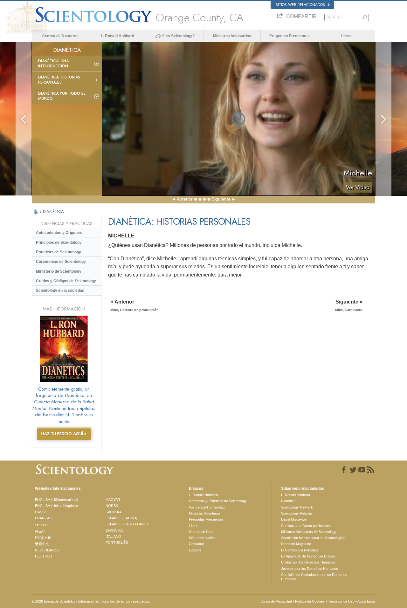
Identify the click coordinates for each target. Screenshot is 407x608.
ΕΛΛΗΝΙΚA (114, 530)
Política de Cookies (310, 601)
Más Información (202, 538)
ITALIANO (113, 536)
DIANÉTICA (53, 211)
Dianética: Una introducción (53, 63)
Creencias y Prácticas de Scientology (218, 501)
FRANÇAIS (43, 518)
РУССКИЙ (43, 538)
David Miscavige (294, 519)
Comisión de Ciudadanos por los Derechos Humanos (314, 577)
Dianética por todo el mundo (61, 96)
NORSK (112, 506)
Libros (347, 36)
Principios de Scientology (59, 242)
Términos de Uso (341, 601)
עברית (41, 524)
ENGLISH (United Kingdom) (56, 506)
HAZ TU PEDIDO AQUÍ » (63, 434)
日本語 (40, 532)
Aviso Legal (366, 601)
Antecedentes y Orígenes (59, 232)
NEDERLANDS (47, 550)
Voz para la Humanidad (206, 507)
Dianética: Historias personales (59, 79)
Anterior (185, 199)
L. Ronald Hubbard (117, 36)
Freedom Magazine (296, 544)
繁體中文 (42, 544)
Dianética (288, 501)
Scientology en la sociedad (60, 290)
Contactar (196, 544)
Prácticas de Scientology (58, 252)
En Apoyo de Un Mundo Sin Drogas (308, 556)
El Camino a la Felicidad (299, 550)
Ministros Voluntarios (232, 36)
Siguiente (221, 199)
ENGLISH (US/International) (56, 500)
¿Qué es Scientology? (175, 36)
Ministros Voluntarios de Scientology (308, 532)
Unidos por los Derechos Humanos (308, 562)
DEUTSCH (43, 556)
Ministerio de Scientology (58, 271)
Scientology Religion (296, 513)
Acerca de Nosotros (60, 36)
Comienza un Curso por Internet (306, 526)
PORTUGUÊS (117, 542)
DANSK (41, 512)
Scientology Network (297, 507)
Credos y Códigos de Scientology (66, 281)
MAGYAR (113, 500)
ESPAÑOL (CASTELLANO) (127, 524)
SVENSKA (113, 512)
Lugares (195, 550)
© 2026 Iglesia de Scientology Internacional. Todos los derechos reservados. (91, 601)
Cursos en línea (201, 532)
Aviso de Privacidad (276, 601)
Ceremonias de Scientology (61, 261)
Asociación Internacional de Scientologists (313, 538)
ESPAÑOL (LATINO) (121, 518)
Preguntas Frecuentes (289, 36)
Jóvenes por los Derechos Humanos (309, 568)
